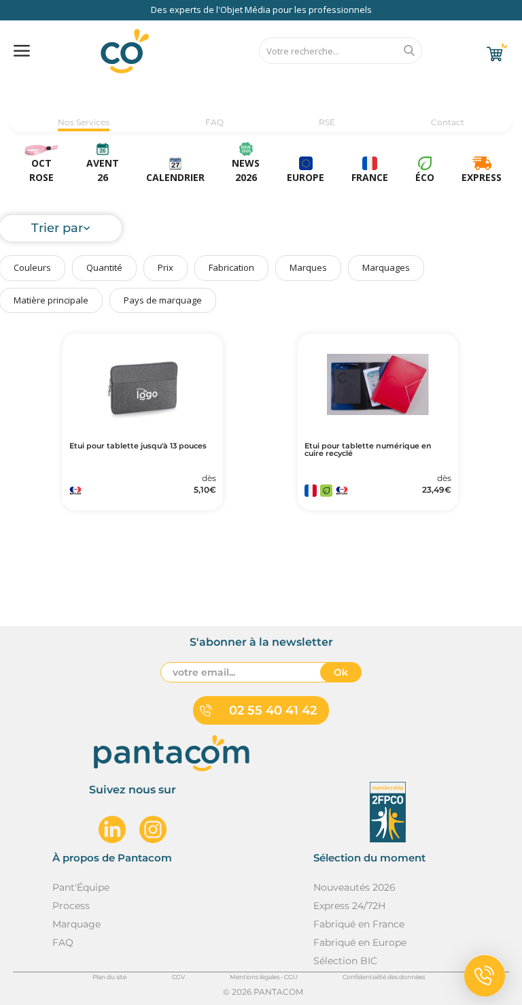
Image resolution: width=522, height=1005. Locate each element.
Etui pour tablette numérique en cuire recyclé (368, 449)
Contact (447, 122)
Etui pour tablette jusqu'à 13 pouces (138, 446)
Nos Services (83, 122)
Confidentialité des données (384, 977)
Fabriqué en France (358, 924)
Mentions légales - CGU (264, 977)
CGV (178, 977)
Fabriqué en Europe (359, 942)
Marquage (76, 924)
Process (71, 906)
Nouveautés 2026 (354, 887)
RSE (327, 122)
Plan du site (109, 977)
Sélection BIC (345, 961)
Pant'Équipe (80, 887)
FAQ (214, 122)
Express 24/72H (349, 906)
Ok (341, 672)
